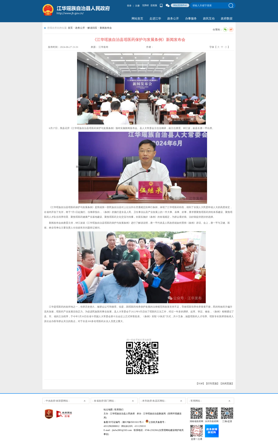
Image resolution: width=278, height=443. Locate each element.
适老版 (153, 5)
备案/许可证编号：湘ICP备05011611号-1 (124, 422)
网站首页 (137, 18)
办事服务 (191, 18)
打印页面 (212, 383)
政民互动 (209, 18)
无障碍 (145, 5)
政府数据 (226, 18)
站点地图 (108, 409)
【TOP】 (200, 383)
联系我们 (118, 409)
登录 (129, 6)
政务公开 (173, 18)
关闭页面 (227, 383)
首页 (70, 28)
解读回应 (92, 28)
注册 (137, 6)
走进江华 (155, 18)
